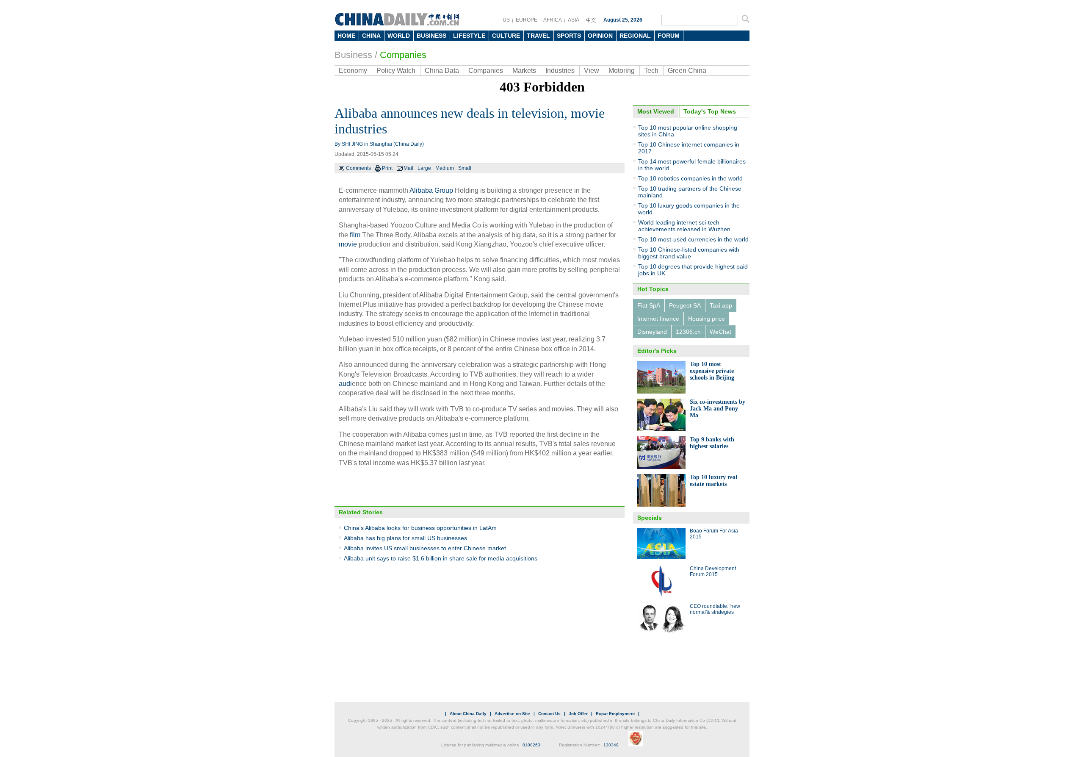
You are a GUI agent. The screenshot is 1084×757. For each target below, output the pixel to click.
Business (353, 55)
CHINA (371, 35)
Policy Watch (395, 70)
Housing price (706, 318)
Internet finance (658, 318)
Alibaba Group (431, 190)
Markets (524, 70)
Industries (560, 70)
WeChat (720, 331)
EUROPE (526, 20)
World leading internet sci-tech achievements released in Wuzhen (684, 226)
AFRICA (552, 20)
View (591, 70)
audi (345, 383)
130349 (611, 745)
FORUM (669, 35)
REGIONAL (635, 35)
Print (387, 168)
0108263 (531, 745)
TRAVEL (538, 35)
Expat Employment (615, 713)
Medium (444, 168)
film (355, 234)
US (506, 20)
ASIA (573, 20)
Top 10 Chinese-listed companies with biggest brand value (688, 253)
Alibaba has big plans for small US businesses (405, 538)
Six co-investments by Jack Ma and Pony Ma (717, 409)
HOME (346, 35)
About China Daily (468, 713)
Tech (651, 70)
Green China (687, 70)
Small (464, 168)
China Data (442, 70)
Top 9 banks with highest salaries (712, 442)
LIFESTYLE (469, 35)
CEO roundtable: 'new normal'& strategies (715, 609)
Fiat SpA (648, 305)
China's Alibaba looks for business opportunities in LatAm (420, 527)
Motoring (621, 70)
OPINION (600, 35)
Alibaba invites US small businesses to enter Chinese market (425, 548)
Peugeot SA (685, 305)
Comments (358, 168)
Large (424, 168)
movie (348, 244)
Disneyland (652, 331)
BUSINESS (431, 35)
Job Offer (578, 713)
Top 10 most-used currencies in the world (693, 239)
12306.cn (688, 331)
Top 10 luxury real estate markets (713, 480)
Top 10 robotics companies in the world (690, 178)
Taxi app (721, 305)
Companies (403, 55)
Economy (353, 70)
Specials (649, 517)
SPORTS (569, 35)
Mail (408, 168)
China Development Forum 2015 (713, 571)
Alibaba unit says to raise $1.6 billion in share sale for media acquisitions (440, 558)
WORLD (398, 35)
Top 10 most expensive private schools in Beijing (712, 371)
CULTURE (506, 35)
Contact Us (549, 713)
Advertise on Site (512, 713)
